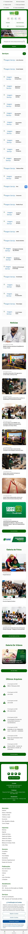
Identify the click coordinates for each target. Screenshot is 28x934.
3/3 (23, 329)
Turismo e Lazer (6, 817)
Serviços (5, 53)
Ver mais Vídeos (14, 670)
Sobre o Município (6, 812)
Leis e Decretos (6, 877)
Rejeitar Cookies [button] (14, 913)
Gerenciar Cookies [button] (14, 921)
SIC (8, 26)
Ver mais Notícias (14, 531)
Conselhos (4, 851)
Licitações (4, 879)
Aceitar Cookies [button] (14, 917)
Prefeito (4, 853)
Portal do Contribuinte (8, 896)
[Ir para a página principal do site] (14, 13)
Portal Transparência (20, 26)
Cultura (4, 873)
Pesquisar (14, 46)
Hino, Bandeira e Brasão (8, 821)
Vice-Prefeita (5, 855)
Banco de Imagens (6, 840)
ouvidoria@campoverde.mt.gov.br (14, 785)
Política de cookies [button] (15, 777)
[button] (6, 7)
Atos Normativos (6, 868)
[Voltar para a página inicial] (14, 768)
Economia (4, 819)
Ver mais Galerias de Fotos (14, 636)
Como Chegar (5, 823)
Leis (3, 875)
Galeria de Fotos (6, 834)
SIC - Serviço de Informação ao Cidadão (12, 888)
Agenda (4, 832)
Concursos (5, 870)
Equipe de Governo (7, 862)
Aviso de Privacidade (7, 925)
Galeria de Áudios (6, 836)
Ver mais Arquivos (14, 754)
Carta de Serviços (20, 22)
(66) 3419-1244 (16, 787)
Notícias (4, 830)
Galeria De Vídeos (6, 838)
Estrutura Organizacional (8, 860)
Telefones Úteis (6, 814)
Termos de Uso (14, 925)
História (4, 810)
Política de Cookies (20, 924)
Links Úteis (5, 845)
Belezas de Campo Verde (8, 842)
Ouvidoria (8, 22)
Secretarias (5, 858)
